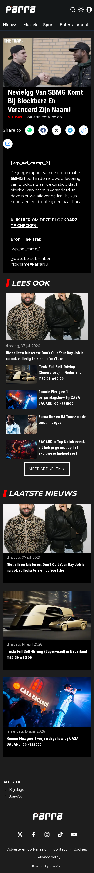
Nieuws (10, 24)
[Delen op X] (56, 130)
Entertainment (74, 24)
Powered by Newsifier (47, 866)
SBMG (17, 178)
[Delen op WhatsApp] (29, 130)
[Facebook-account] (33, 834)
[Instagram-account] (47, 834)
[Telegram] (70, 130)
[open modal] (89, 10)
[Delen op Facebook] (43, 130)
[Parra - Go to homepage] (20, 9)
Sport (48, 24)
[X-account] (20, 834)
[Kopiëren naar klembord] (83, 130)
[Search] (73, 10)
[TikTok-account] (60, 834)
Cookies (80, 849)
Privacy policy (49, 857)
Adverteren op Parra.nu (27, 849)
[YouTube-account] (74, 834)
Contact (60, 849)
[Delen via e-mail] (8, 144)
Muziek (30, 24)
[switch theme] (81, 9)
